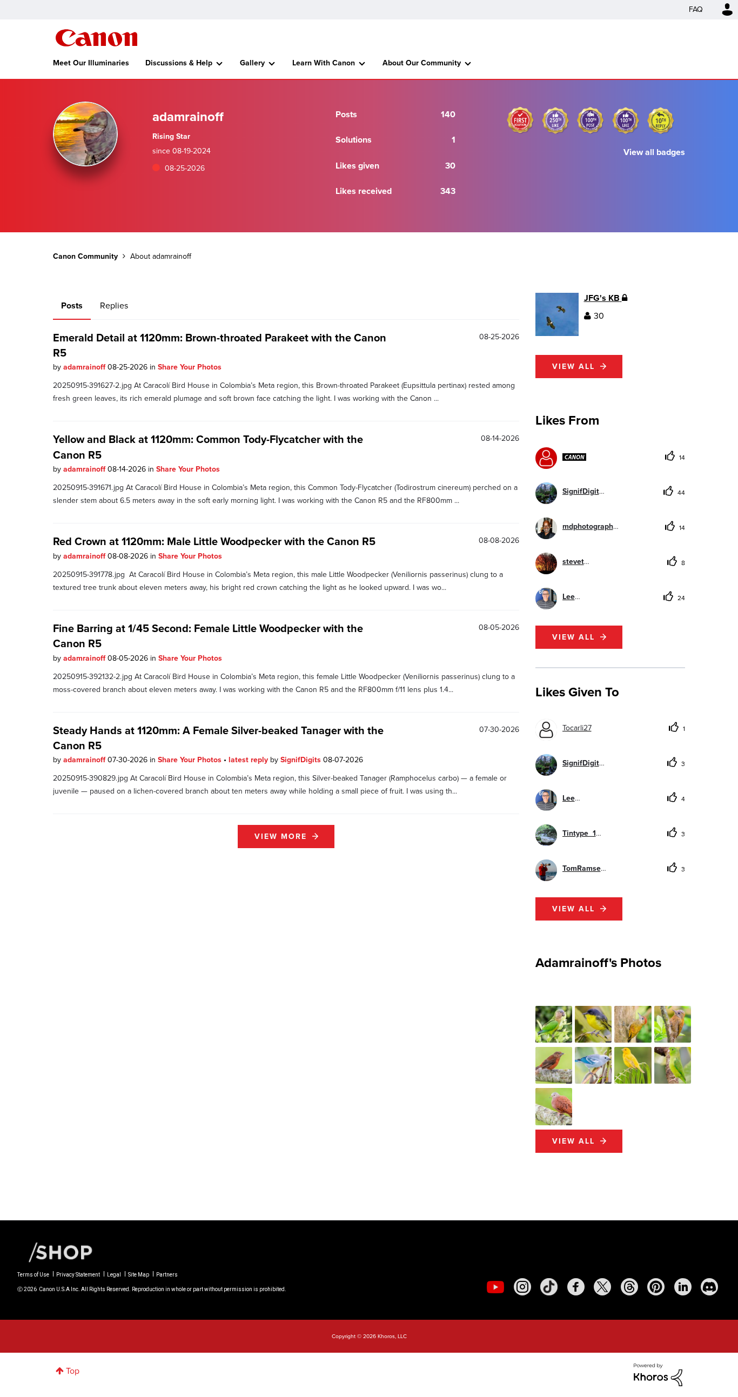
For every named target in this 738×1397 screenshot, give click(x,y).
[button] (519, 611)
